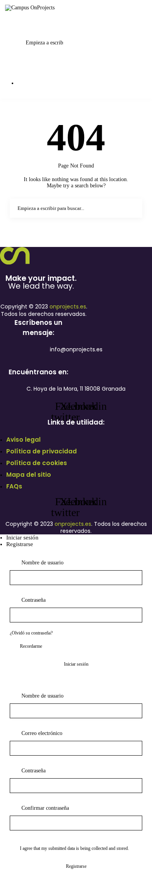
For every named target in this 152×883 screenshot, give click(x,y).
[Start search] (39, 20)
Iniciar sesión (22, 537)
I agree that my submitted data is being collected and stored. (74, 848)
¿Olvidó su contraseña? (31, 633)
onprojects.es (67, 306)
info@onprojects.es (76, 349)
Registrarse (19, 544)
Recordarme (31, 646)
